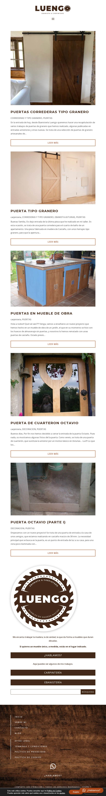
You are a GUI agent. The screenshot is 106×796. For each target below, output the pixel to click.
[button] (91, 790)
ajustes (62, 793)
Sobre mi (20, 722)
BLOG (18, 733)
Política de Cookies (28, 757)
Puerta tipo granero (34, 211)
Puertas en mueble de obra (42, 313)
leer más (53, 142)
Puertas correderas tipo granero (50, 112)
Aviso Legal (22, 741)
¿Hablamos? (53, 655)
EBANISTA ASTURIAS (65, 217)
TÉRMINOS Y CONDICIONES (31, 746)
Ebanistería (53, 682)
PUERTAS (47, 118)
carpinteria (16, 217)
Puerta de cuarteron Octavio (45, 423)
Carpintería (53, 672)
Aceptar (76, 792)
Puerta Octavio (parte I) (38, 522)
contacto (21, 727)
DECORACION (29, 429)
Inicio (19, 717)
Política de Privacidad (30, 752)
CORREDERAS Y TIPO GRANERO (26, 118)
